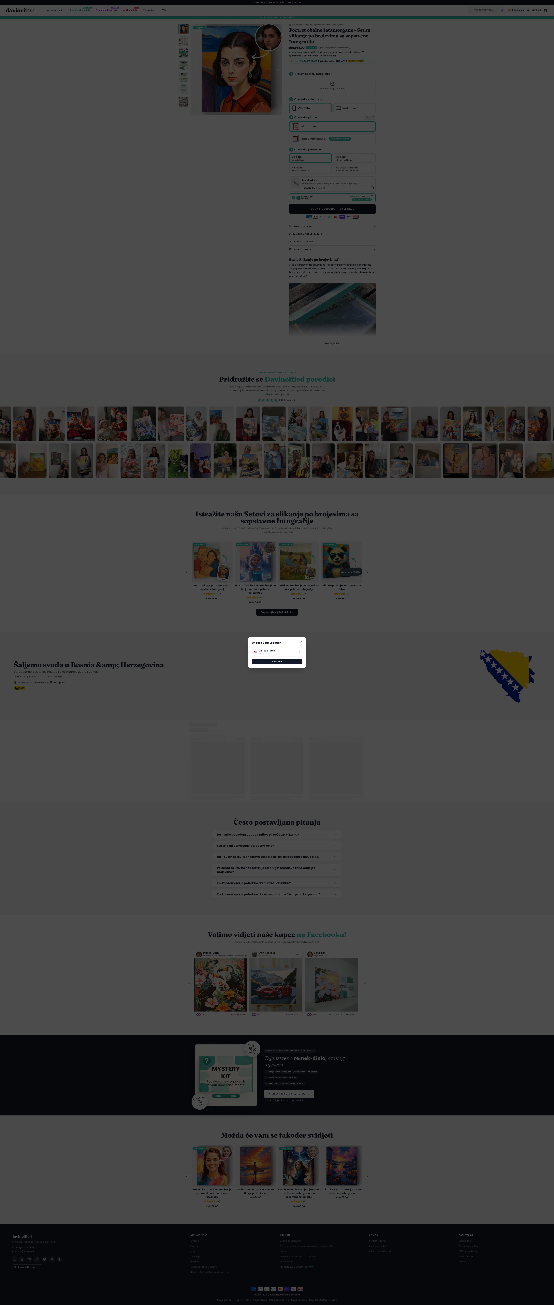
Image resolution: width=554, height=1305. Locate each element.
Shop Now (277, 661)
